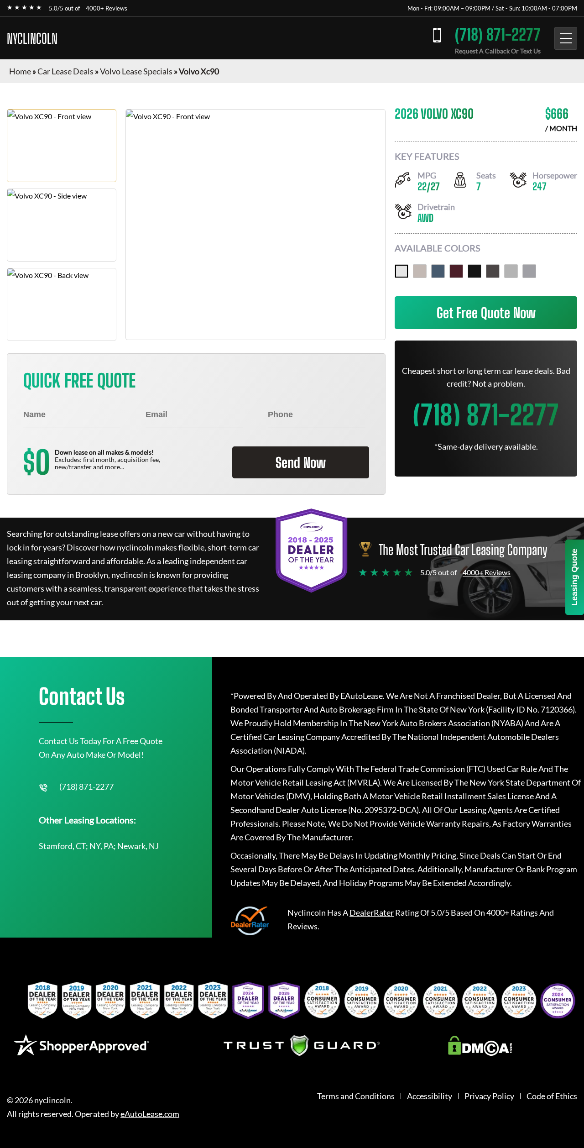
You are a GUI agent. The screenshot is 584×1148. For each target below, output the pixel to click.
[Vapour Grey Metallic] (529, 271)
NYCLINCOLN (32, 38)
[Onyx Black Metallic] (474, 271)
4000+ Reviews (106, 8)
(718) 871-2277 (498, 34)
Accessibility (429, 1096)
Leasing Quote (574, 577)
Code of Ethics (552, 1096)
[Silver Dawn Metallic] (511, 271)
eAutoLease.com (149, 1114)
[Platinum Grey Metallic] (492, 271)
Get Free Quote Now (486, 312)
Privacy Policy (489, 1096)
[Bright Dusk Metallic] (419, 271)
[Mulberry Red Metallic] (456, 271)
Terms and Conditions (356, 1096)
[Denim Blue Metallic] (438, 271)
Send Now (301, 462)
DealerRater (371, 912)
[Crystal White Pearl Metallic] (401, 271)
